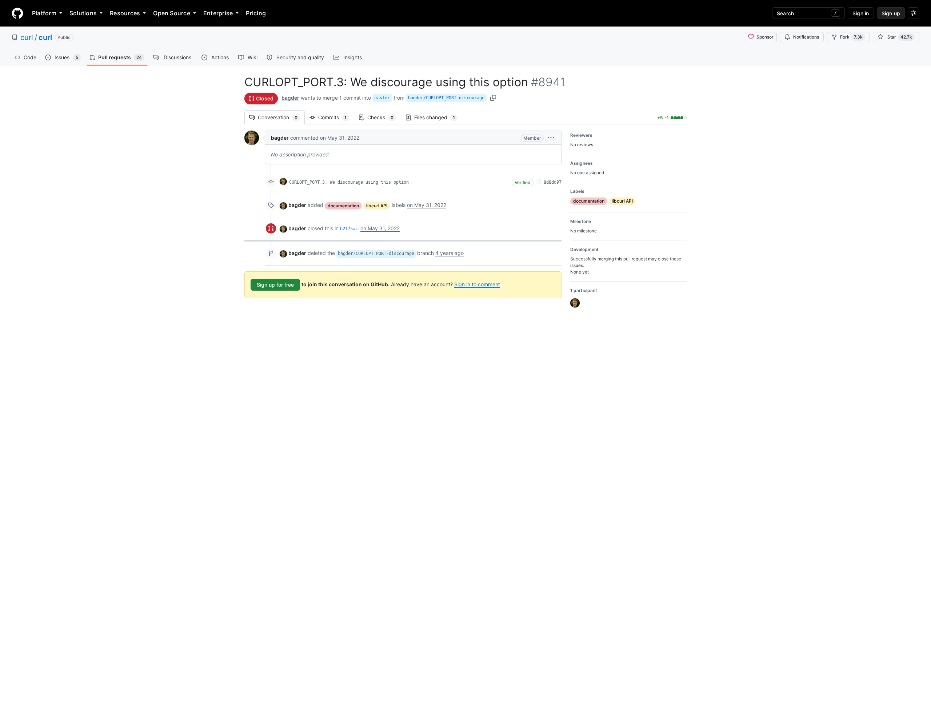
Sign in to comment (477, 284)
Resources (125, 13)
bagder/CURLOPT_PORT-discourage (446, 97)
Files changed (438, 117)
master (382, 97)
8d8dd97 (553, 182)
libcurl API (376, 205)
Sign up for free (275, 285)
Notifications (806, 37)
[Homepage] (17, 13)
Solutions (83, 13)
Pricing (256, 13)
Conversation (281, 117)
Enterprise (218, 13)
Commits (336, 117)
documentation (343, 205)
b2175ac (349, 228)
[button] (551, 137)
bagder (290, 98)
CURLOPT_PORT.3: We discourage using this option (349, 182)
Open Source (171, 13)
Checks (384, 117)
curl (26, 37)
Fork (851, 37)
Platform (44, 13)
